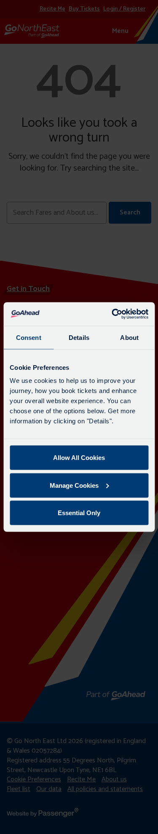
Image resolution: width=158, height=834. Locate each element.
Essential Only (79, 512)
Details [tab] (79, 337)
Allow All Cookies (79, 457)
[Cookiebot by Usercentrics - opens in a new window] (112, 314)
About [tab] (129, 337)
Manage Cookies (74, 485)
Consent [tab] (28, 337)
